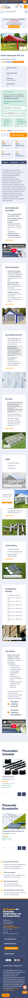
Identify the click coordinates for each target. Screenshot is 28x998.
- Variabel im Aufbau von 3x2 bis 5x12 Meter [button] (14, 296)
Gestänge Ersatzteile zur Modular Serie (13, 831)
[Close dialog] (27, 490)
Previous (3, 316)
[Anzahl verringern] (2, 135)
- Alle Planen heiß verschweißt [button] (14, 341)
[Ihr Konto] (21, 6)
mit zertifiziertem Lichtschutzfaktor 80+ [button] (14, 361)
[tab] (5, 162)
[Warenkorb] (25, 6)
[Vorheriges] (21, 48)
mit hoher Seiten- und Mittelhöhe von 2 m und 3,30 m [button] (14, 286)
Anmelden (7, 502)
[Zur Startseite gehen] (8, 7)
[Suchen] (26, 12)
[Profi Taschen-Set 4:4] (14, 767)
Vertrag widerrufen (11, 948)
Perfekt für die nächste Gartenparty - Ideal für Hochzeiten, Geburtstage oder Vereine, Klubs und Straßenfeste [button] (14, 422)
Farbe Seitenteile (12, 73)
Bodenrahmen (11, 84)
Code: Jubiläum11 (14, 26)
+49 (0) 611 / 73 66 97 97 (13, 1)
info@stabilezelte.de (9, 926)
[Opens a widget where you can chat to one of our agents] (5, 995)
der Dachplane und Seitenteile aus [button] (14, 351)
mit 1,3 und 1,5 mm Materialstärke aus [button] (14, 275)
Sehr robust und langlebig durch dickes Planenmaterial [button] (14, 415)
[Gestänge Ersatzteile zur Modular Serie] (14, 821)
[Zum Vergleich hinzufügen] (25, 62)
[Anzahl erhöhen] (7, 135)
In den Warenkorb (17, 135)
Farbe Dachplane (12, 67)
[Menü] (2, 12)
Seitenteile (10, 78)
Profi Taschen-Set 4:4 (8, 776)
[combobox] (14, 12)
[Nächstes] (25, 48)
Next (25, 316)
